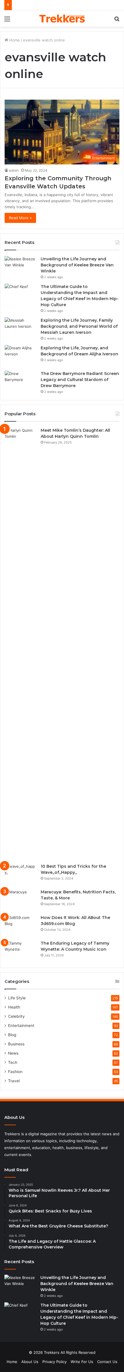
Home (14, 40)
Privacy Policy (54, 1361)
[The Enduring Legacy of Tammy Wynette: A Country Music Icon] (20, 951)
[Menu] (7, 20)
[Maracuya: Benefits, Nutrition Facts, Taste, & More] (20, 900)
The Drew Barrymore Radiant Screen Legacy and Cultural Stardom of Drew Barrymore (80, 379)
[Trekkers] (62, 18)
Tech (12, 1062)
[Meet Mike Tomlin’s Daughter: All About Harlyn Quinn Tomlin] (20, 643)
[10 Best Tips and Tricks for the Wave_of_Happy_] (20, 874)
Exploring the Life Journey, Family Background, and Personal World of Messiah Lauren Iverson (79, 326)
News (13, 1053)
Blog (12, 1034)
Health (14, 1007)
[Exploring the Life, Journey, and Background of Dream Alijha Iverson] (20, 356)
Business (16, 1044)
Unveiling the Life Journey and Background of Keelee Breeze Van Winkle (77, 265)
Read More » (20, 217)
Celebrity (16, 1016)
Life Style (17, 998)
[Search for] (117, 20)
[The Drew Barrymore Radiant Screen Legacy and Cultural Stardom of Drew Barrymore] (20, 381)
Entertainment (21, 1025)
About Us (29, 1361)
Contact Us (107, 1361)
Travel (14, 1081)
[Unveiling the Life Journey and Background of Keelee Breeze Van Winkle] (20, 267)
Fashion (15, 1071)
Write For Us (82, 1361)
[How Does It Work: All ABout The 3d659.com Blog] (20, 925)
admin (14, 170)
